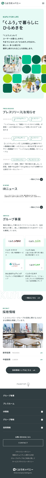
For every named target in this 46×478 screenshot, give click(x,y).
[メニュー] (43, 3)
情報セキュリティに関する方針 (23, 455)
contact (23, 443)
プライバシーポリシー (23, 451)
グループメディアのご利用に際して (23, 458)
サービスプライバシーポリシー (23, 461)
